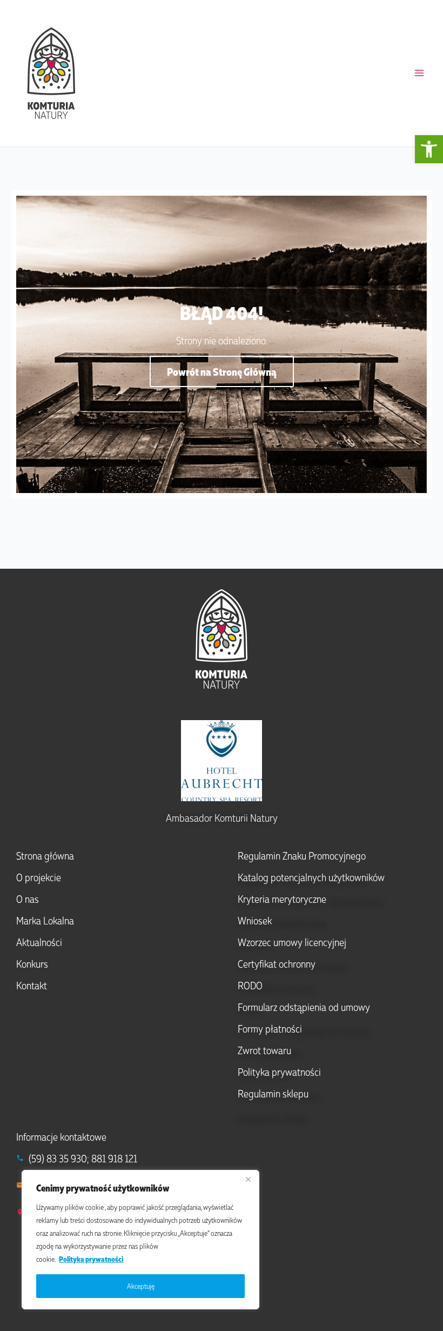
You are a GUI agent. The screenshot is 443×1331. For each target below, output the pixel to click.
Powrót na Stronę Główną (222, 371)
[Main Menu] (419, 73)
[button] (429, 149)
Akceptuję (141, 1285)
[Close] (247, 1179)
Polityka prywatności (91, 1258)
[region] (140, 1239)
